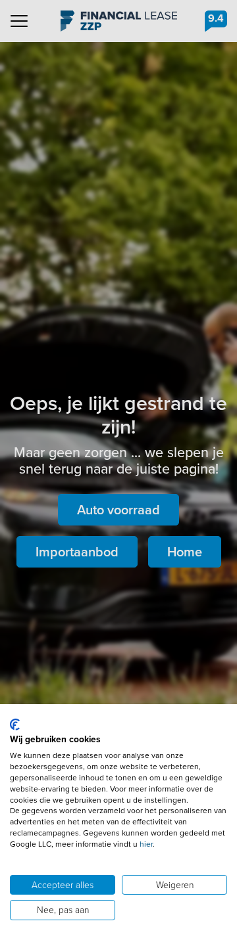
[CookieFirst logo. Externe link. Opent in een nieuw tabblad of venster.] (15, 724)
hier (146, 844)
